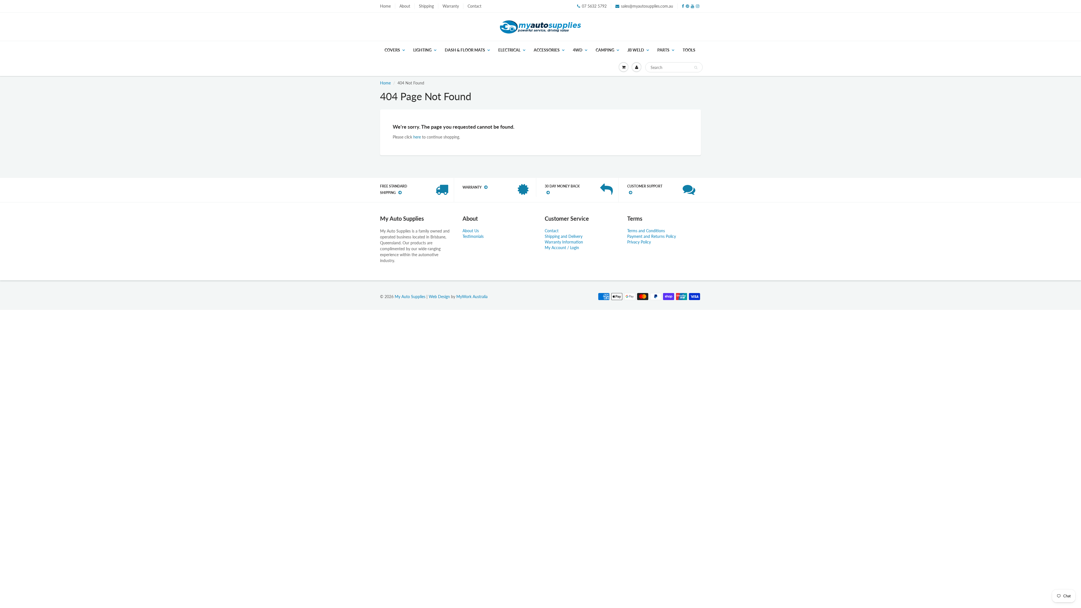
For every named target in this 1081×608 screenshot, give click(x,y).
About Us (471, 230)
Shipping (426, 6)
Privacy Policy (639, 242)
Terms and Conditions (646, 230)
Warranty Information (564, 242)
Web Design (439, 296)
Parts (663, 50)
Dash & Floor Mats (465, 50)
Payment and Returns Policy (651, 236)
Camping (605, 50)
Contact (474, 6)
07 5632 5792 (594, 6)
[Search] (696, 67)
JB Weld (635, 50)
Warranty (451, 6)
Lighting (422, 50)
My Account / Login (562, 247)
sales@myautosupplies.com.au (647, 6)
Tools (689, 50)
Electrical (509, 50)
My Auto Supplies (410, 296)
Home (385, 6)
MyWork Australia (472, 296)
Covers (392, 50)
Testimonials (473, 236)
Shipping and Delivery (563, 236)
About (404, 6)
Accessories (547, 50)
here (417, 137)
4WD (577, 50)
